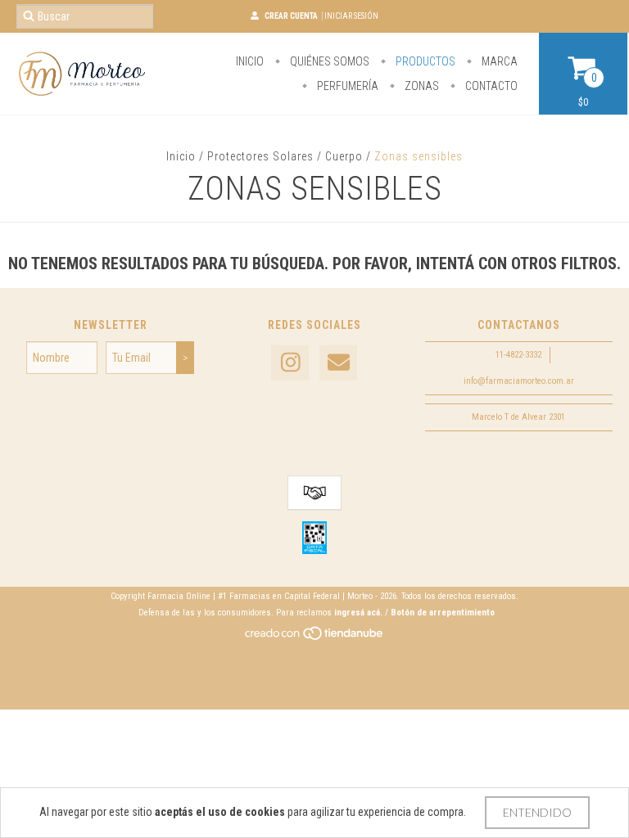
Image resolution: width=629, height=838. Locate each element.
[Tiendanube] (315, 638)
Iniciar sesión (351, 15)
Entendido (537, 812)
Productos (424, 61)
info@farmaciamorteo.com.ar (519, 381)
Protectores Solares (260, 156)
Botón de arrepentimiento (443, 612)
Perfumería (346, 85)
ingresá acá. (358, 612)
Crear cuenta (291, 15)
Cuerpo (344, 156)
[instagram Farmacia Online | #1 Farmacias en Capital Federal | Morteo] (290, 363)
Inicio (250, 61)
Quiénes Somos (328, 61)
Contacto (490, 85)
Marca (498, 61)
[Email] (338, 363)
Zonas (420, 85)
